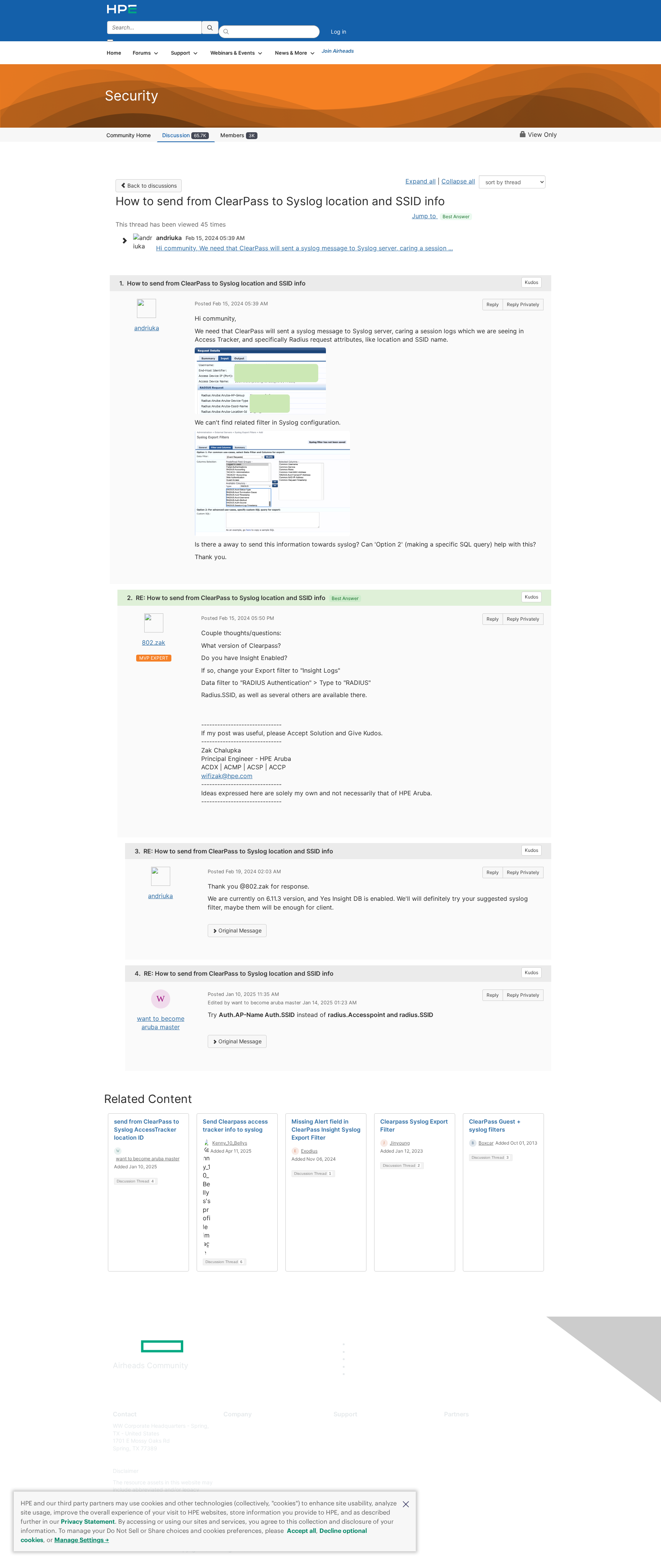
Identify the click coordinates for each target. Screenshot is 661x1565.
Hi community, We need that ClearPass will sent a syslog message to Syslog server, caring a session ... (304, 248)
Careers (233, 1437)
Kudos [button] (531, 282)
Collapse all (458, 181)
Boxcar (486, 1143)
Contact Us (237, 1448)
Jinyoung (400, 1143)
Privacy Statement (88, 1521)
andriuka (146, 328)
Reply (493, 304)
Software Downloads (359, 1459)
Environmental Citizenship (255, 1459)
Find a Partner (461, 1425)
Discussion (184, 135)
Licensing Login (353, 1471)
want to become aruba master (147, 1158)
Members (237, 135)
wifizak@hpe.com (226, 776)
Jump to (440, 216)
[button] (406, 1503)
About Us (234, 1425)
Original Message (239, 930)
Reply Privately (523, 304)
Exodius (309, 1151)
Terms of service (244, 1482)
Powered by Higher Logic (440, 1549)
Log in (338, 31)
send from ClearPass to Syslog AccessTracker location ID (146, 1129)
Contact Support (354, 1437)
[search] (210, 27)
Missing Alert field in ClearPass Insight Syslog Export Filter (325, 1129)
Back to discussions (151, 185)
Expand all (420, 181)
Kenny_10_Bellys (229, 1143)
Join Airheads (338, 51)
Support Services (355, 1425)
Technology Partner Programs (481, 1459)
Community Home (128, 135)
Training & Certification (362, 1448)
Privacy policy (241, 1471)
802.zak (153, 642)
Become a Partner (466, 1437)
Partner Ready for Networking (481, 1448)
